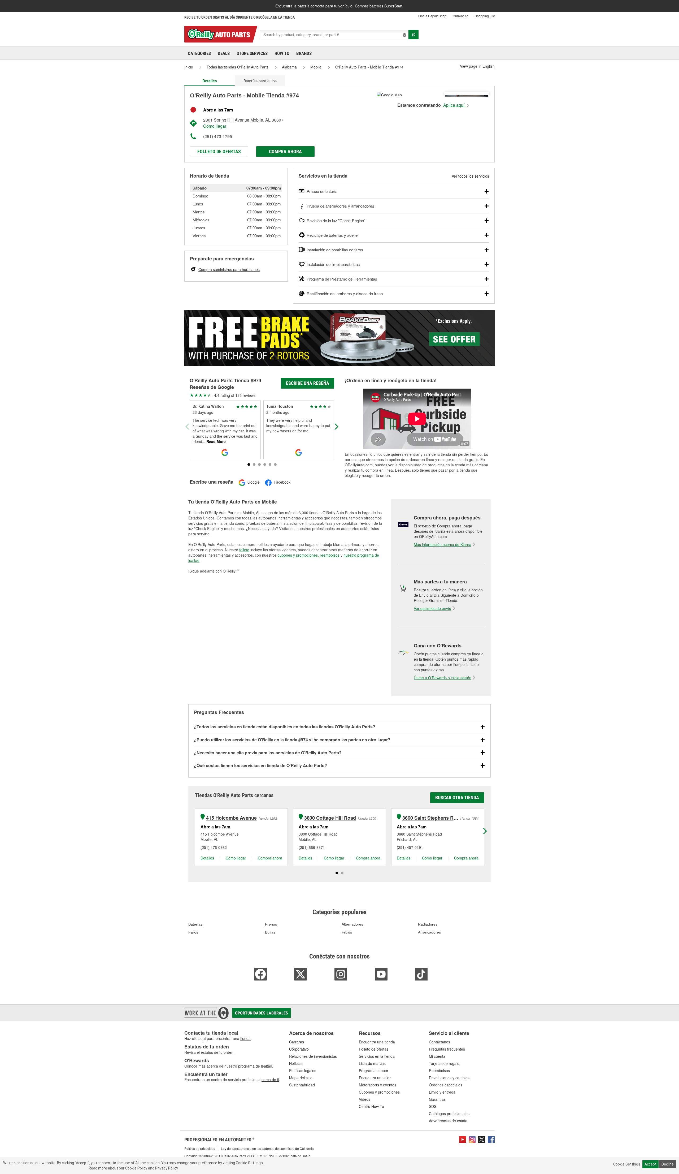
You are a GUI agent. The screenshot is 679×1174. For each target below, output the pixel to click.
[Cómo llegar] (389, 94)
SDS (432, 1106)
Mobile (315, 67)
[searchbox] (334, 34)
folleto (244, 549)
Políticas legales (302, 1070)
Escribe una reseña (307, 383)
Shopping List (485, 16)
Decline (667, 1164)
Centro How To (371, 1106)
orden (228, 1052)
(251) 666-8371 (312, 847)
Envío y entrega (442, 1092)
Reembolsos (439, 1070)
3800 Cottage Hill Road (330, 818)
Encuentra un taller (375, 1077)
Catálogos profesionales (449, 1113)
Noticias (295, 1063)
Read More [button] (215, 441)
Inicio (188, 67)
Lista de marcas (372, 1063)
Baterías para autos (260, 80)
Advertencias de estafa (448, 1120)
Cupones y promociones (379, 1092)
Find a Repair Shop (432, 16)
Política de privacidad (199, 1148)
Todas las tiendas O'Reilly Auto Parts (237, 67)
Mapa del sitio (300, 1077)
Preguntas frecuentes (447, 1049)
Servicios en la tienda (377, 1056)
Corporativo (299, 1049)
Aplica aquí (454, 105)
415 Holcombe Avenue (231, 818)
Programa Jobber (373, 1070)
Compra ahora (285, 151)
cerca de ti (270, 1079)
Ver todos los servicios (470, 176)
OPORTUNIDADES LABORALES (261, 1013)
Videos (364, 1099)
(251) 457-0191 (410, 847)
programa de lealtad (255, 1066)
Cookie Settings (626, 1164)
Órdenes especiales (445, 1084)
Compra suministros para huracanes (229, 269)
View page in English (477, 66)
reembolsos (330, 555)
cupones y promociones (298, 555)
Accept (650, 1164)
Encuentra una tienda (377, 1041)
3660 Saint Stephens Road (430, 818)
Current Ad (460, 16)
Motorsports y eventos (377, 1084)
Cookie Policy (136, 1168)
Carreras (296, 1041)
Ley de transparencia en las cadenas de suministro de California (267, 1148)
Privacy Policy (166, 1168)
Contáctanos (439, 1041)
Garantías (437, 1099)
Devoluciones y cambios (449, 1077)
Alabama (289, 67)
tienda (245, 1038)
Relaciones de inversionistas (313, 1056)
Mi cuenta (437, 1056)
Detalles (207, 858)
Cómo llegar (214, 126)
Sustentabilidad (302, 1084)
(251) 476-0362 (214, 847)
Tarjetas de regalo (444, 1063)
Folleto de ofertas (219, 151)
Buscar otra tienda (457, 797)
